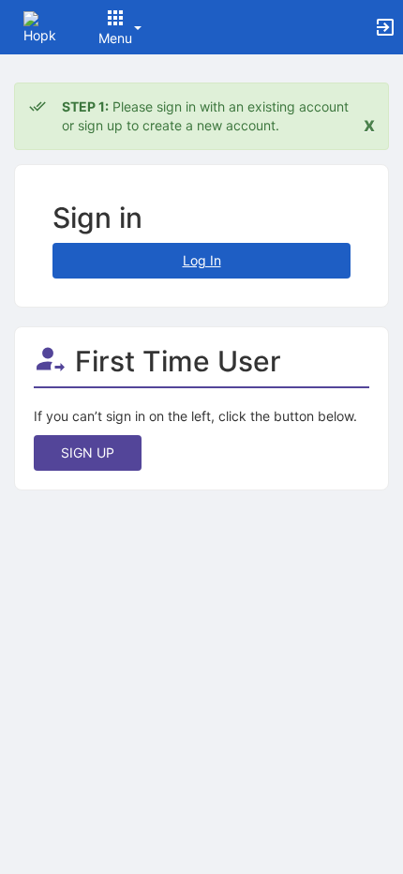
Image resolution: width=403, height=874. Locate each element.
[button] (40, 26)
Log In (202, 260)
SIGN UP (87, 452)
